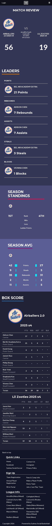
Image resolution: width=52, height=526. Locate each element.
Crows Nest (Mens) (13, 505)
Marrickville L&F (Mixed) (35, 508)
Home (8, 461)
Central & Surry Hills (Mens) (14, 501)
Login (4, 3)
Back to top (6, 452)
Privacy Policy (31, 468)
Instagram (30, 465)
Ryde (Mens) (31, 517)
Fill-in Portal (10, 487)
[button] (49, 3)
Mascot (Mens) (12, 512)
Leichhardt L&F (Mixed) (15, 508)
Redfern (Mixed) (12, 517)
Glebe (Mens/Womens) (35, 505)
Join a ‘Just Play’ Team (34, 487)
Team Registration (13, 477)
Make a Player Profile (34, 481)
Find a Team (30, 484)
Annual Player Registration (11, 482)
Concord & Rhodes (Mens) (33, 501)
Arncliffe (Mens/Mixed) (15, 496)
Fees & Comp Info (33, 477)
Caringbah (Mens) (33, 496)
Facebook (10, 465)
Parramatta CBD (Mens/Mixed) (32, 513)
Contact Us (30, 462)
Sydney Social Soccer (14, 468)
